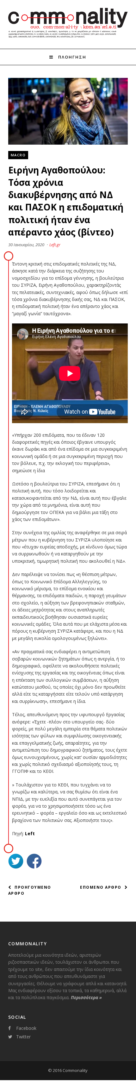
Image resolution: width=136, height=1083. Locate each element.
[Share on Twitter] (15, 862)
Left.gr (54, 244)
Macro (18, 155)
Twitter (23, 1037)
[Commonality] (68, 37)
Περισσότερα (86, 997)
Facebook (26, 1028)
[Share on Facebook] (34, 862)
